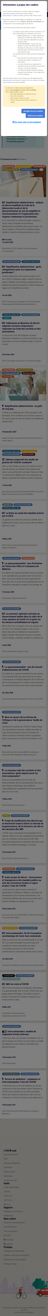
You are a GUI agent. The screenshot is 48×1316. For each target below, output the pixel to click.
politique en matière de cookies (15, 15)
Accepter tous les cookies (33, 111)
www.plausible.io (8, 80)
